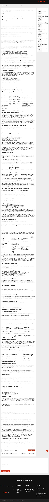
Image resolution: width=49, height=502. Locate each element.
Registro (4, 5)
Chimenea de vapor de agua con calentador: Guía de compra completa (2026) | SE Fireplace (44, 11)
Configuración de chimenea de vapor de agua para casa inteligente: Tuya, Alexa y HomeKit (44, 33)
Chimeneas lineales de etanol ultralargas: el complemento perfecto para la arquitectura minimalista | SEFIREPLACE (45, 23)
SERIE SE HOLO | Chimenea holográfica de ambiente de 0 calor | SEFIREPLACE (45, 29)
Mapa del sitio (18, 500)
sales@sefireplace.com (39, 490)
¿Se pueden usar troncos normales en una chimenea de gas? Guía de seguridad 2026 (45, 44)
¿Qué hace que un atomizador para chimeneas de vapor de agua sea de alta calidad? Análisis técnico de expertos (22, 5)
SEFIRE (1, 5)
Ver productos (32, 450)
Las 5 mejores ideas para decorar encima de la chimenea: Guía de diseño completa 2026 (45, 48)
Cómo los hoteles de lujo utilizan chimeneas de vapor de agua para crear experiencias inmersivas (45, 38)
